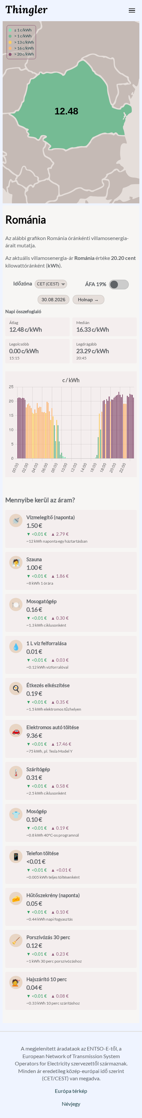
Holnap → (88, 299)
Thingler (26, 9)
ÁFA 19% (95, 284)
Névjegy (71, 1103)
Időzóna (22, 283)
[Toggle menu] (132, 10)
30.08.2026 (53, 299)
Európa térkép (71, 1091)
